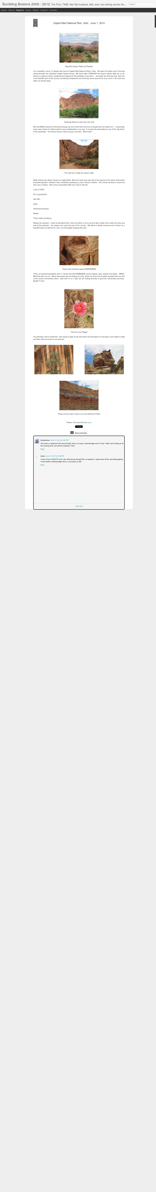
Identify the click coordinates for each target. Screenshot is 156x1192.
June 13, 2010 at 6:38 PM (54, 456)
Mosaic (28, 10)
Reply (42, 449)
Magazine (20, 10)
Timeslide (53, 10)
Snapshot (44, 10)
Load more (79, 506)
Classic (4, 10)
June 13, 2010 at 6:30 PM (59, 440)
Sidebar (36, 10)
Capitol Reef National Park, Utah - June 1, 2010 (79, 23)
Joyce (89, 422)
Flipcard (11, 10)
